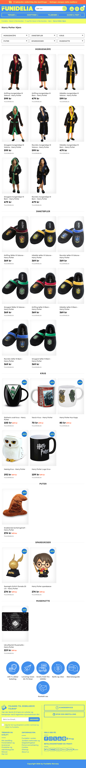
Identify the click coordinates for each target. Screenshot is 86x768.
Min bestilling (7, 740)
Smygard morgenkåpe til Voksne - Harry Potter (14, 146)
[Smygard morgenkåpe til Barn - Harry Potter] (15, 176)
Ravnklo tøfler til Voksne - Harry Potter (70, 256)
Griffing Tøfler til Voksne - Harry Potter (14, 256)
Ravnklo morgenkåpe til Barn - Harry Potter (41, 198)
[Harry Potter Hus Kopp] (70, 396)
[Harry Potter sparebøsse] (43, 565)
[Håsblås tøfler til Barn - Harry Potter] (70, 286)
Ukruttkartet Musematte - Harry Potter (14, 646)
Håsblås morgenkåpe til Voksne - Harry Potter (69, 94)
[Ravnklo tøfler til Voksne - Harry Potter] (70, 234)
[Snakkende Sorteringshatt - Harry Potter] (15, 507)
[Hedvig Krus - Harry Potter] (15, 448)
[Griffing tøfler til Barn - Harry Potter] (43, 286)
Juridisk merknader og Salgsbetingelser (31, 741)
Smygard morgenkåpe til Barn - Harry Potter (14, 198)
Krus (61, 36)
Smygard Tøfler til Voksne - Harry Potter (14, 308)
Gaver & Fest (73, 15)
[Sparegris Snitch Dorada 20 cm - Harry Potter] (15, 565)
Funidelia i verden (29, 738)
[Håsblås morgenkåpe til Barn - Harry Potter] (70, 124)
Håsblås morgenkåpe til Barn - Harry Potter (69, 146)
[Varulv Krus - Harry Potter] (43, 396)
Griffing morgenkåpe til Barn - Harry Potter (41, 94)
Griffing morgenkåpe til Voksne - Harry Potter (13, 94)
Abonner (34, 719)
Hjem (50, 21)
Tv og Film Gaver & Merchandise (36, 21)
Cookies (25, 747)
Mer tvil (4, 754)
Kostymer (31, 15)
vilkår (7, 727)
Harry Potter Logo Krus (41, 469)
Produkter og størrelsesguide (8, 748)
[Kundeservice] (77, 9)
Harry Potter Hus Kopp (69, 417)
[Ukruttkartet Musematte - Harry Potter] (15, 624)
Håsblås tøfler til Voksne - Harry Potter (42, 256)
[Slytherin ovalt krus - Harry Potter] (15, 396)
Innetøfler (37, 36)
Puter (6, 41)
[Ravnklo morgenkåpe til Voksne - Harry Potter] (43, 124)
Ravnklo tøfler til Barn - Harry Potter (13, 360)
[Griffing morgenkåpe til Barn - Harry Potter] (43, 72)
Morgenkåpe (9, 36)
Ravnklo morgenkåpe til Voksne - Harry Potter (41, 146)
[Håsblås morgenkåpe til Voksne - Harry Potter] (70, 72)
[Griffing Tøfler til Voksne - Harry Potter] (15, 234)
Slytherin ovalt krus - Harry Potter (14, 418)
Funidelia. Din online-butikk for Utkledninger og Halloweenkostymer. (17, 8)
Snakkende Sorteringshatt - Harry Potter (15, 529)
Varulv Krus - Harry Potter (42, 417)
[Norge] (46, 739)
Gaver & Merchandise (16, 21)
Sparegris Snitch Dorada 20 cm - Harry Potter (15, 587)
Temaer (11, 15)
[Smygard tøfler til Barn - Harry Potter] (43, 338)
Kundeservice (66, 707)
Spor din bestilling (65, 714)
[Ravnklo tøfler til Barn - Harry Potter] (15, 338)
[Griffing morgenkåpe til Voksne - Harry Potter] (15, 72)
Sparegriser (37, 41)
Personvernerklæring (30, 745)
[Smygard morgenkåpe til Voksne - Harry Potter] (15, 124)
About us (25, 752)
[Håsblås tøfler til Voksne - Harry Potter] (43, 234)
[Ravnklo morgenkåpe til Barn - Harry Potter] (43, 176)
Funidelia (5, 21)
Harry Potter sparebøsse (41, 586)
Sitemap (25, 749)
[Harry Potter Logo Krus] (43, 448)
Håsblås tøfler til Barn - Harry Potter (69, 308)
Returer (5, 752)
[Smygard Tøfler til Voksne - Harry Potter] (15, 286)
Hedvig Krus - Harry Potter (14, 469)
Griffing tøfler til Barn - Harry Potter (41, 308)
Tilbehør (52, 15)
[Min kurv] (82, 9)
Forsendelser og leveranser (8, 744)
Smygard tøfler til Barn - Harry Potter (41, 360)
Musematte (64, 41)
